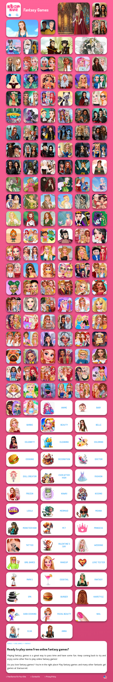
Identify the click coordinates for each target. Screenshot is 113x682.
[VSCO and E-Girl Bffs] (13, 407)
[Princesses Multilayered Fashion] (65, 356)
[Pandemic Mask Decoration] (48, 270)
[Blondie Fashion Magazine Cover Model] (30, 321)
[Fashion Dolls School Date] (65, 270)
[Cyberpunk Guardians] (82, 115)
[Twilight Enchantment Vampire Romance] (48, 150)
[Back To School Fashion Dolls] (30, 287)
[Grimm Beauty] (48, 201)
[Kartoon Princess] (30, 184)
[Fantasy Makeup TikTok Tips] (13, 98)
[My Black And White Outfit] (65, 253)
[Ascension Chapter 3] (48, 167)
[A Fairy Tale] (13, 184)
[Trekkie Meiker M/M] (48, 27)
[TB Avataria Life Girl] (13, 235)
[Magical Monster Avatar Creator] (65, 98)
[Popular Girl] (65, 390)
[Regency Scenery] (48, 218)
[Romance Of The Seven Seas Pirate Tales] (13, 150)
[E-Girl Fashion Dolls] (13, 253)
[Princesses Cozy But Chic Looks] (99, 390)
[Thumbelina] (65, 201)
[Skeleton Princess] (30, 115)
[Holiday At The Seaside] (30, 270)
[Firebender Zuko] (57, 45)
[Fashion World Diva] (48, 390)
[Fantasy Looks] (48, 64)
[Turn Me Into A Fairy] (65, 64)
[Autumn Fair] (82, 373)
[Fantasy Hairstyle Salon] (65, 81)
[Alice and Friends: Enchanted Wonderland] (30, 132)
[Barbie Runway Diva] (48, 253)
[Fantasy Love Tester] (13, 115)
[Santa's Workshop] (99, 201)
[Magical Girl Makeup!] (13, 46)
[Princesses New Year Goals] (13, 373)
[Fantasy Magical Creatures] (82, 98)
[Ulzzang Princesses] (48, 339)
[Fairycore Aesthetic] (99, 167)
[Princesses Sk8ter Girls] (13, 304)
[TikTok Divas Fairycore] (99, 64)
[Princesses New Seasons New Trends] (82, 390)
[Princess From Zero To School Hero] (13, 339)
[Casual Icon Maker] (65, 235)
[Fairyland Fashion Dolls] (82, 287)
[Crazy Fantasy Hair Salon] (99, 81)
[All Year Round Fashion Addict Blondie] (13, 390)
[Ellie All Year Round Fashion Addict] (30, 407)
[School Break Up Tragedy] (99, 304)
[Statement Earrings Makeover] (48, 356)
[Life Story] (82, 184)
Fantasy (28, 643)
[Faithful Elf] (99, 184)
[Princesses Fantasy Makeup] (48, 81)
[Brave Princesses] (82, 81)
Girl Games (18, 643)
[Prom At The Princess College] (65, 373)
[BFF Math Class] (30, 235)
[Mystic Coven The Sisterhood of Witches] (82, 150)
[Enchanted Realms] (30, 150)
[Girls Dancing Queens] (82, 339)
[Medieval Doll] (74, 18)
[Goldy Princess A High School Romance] (30, 339)
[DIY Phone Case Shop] (99, 218)
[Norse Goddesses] (82, 132)
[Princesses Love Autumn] (82, 235)
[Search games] (17, 15)
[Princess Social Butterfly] (30, 253)
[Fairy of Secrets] (65, 218)
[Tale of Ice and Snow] (82, 201)
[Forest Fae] (91, 45)
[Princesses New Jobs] (30, 304)
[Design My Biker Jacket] (99, 339)
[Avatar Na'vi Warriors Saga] (65, 132)
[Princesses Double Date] (65, 287)
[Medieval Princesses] (99, 132)
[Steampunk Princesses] (48, 115)
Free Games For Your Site (17, 677)
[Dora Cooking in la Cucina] (48, 235)
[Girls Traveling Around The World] (65, 304)
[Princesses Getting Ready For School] (99, 235)
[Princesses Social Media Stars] (48, 287)
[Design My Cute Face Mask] (13, 287)
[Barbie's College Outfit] (82, 321)
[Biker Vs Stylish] (30, 373)
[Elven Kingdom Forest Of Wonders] (99, 27)
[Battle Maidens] (99, 9)
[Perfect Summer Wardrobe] (99, 321)
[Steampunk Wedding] (13, 64)
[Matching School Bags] (99, 270)
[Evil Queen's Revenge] (82, 218)
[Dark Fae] (82, 167)
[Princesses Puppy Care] (13, 356)
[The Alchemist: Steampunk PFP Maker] (48, 184)
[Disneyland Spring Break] (99, 373)
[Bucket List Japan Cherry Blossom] (13, 270)
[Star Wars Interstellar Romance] (13, 167)
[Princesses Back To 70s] (48, 373)
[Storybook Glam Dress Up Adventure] (65, 150)
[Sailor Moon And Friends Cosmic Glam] (99, 150)
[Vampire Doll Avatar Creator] (13, 81)
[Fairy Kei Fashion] (82, 64)
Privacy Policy (51, 677)
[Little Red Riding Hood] (30, 218)
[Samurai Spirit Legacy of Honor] (99, 115)
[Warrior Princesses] (65, 321)
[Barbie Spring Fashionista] (30, 390)
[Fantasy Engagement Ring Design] (99, 98)
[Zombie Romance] (30, 167)
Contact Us (36, 677)
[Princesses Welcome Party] (99, 253)
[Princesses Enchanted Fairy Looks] (13, 321)
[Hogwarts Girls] (82, 253)
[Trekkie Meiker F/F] (30, 46)
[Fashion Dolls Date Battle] (30, 356)
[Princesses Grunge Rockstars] (65, 339)
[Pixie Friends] (65, 184)
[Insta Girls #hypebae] (48, 321)
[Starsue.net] (10, 15)
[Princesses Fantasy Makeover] (65, 115)
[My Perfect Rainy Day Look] (48, 304)
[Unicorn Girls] (48, 98)
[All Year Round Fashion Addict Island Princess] (99, 287)
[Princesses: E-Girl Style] (82, 270)
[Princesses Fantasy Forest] (30, 64)
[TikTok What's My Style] (82, 356)
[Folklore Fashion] (22, 28)
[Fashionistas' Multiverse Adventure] (65, 167)
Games (9, 643)
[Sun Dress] (13, 201)
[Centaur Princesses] (13, 132)
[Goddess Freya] (13, 218)
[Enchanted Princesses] (30, 81)
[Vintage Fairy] (30, 201)
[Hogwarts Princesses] (48, 132)
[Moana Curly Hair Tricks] (99, 356)
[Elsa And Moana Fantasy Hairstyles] (30, 98)
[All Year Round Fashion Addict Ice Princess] (82, 304)
